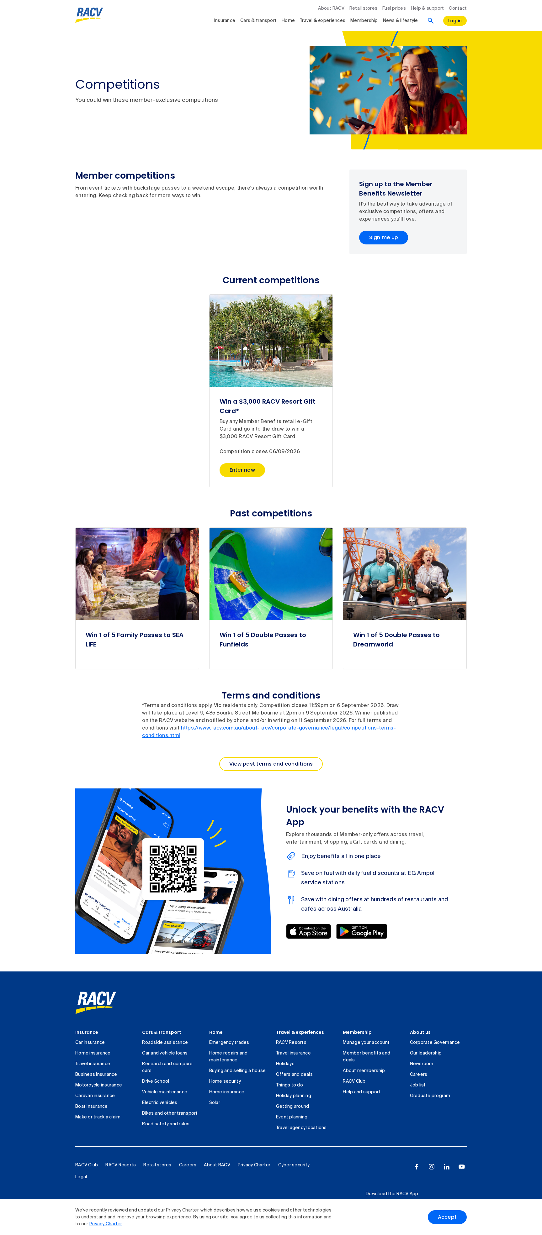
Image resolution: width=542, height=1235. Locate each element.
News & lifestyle (400, 20)
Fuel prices (394, 8)
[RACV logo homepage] (89, 15)
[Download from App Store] (308, 931)
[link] (95, 1003)
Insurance (224, 20)
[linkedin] (447, 1167)
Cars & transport (258, 20)
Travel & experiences (322, 20)
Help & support (427, 8)
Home (288, 20)
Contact (458, 8)
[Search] (431, 21)
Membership (364, 20)
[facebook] (417, 1167)
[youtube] (462, 1167)
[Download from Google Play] (361, 931)
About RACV (331, 8)
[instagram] (432, 1167)
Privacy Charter (105, 1224)
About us (420, 1032)
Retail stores (363, 8)
